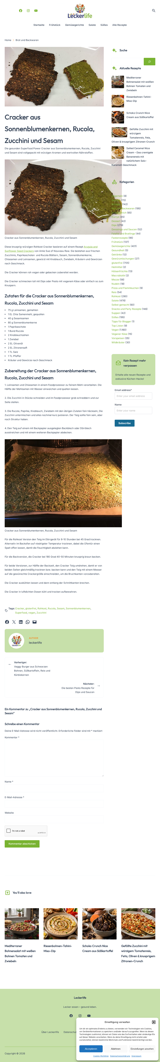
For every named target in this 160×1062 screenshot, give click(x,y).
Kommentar (12, 737)
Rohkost (42, 608)
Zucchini (41, 612)
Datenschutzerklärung (120, 1056)
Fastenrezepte (120, 237)
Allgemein (117, 195)
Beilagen (116, 204)
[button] (153, 1022)
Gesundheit (118, 250)
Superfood (21, 612)
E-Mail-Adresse (14, 797)
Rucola (52, 608)
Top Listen (117, 325)
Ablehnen (115, 1048)
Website (9, 812)
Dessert (116, 221)
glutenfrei (30, 608)
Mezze (115, 279)
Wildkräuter (118, 342)
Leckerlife (80, 997)
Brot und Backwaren (123, 208)
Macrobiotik (118, 275)
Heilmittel (117, 267)
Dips (114, 225)
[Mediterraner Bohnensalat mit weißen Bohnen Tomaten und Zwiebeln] (118, 83)
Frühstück (117, 241)
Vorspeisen (118, 338)
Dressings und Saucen (124, 229)
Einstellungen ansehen (142, 1048)
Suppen (116, 313)
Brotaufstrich (119, 212)
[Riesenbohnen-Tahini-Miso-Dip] (118, 102)
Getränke (117, 254)
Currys (115, 216)
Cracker (19, 608)
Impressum (136, 1056)
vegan (31, 612)
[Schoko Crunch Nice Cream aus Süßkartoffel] (118, 118)
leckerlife (35, 642)
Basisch (116, 200)
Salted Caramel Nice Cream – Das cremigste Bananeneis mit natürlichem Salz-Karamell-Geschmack (132, 156)
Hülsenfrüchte (120, 271)
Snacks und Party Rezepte (126, 308)
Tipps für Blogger (121, 321)
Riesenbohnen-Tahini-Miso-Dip (58, 948)
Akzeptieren (91, 1048)
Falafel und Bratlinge (123, 233)
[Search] (149, 61)
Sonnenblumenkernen (78, 608)
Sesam (61, 608)
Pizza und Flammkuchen (125, 288)
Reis (114, 292)
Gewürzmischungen (123, 258)
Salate (115, 300)
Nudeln (116, 283)
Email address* (123, 390)
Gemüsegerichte (121, 246)
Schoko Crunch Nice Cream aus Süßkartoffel (97, 948)
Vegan (115, 329)
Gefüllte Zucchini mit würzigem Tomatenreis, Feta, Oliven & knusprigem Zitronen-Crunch (138, 953)
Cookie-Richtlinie (101, 1056)
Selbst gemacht (120, 304)
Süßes (115, 317)
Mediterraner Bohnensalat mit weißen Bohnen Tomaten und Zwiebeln (20, 953)
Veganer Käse (119, 333)
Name (9, 781)
